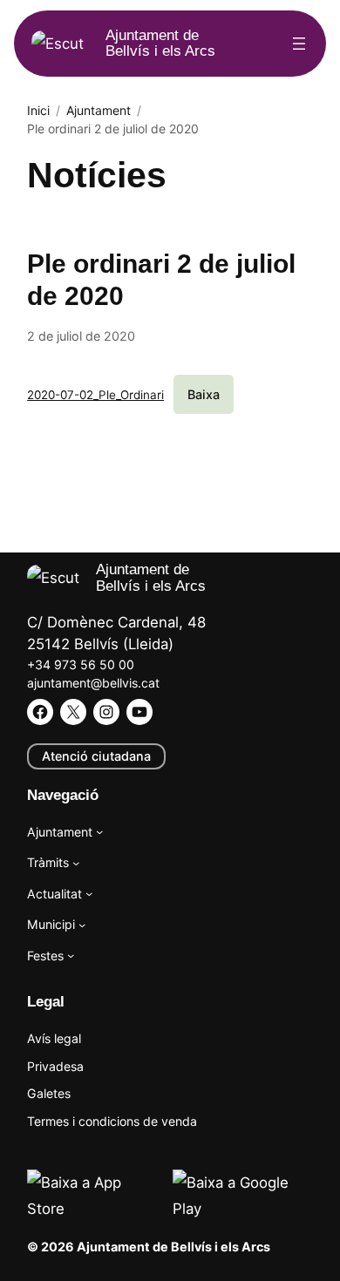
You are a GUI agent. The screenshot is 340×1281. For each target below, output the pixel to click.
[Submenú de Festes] (70, 955)
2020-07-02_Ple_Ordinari (95, 395)
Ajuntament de (160, 43)
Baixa (203, 394)
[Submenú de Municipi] (81, 924)
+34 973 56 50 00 (80, 664)
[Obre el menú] (299, 43)
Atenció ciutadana (96, 756)
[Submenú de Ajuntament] (99, 831)
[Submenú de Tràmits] (75, 862)
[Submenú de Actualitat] (88, 893)
